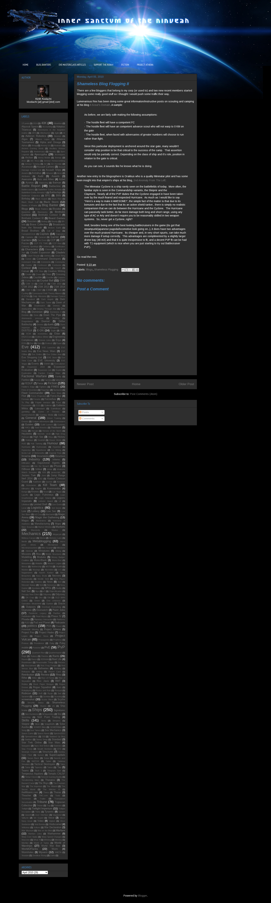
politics (32, 626)
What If (37, 840)
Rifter (24, 678)
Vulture (37, 827)
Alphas (25, 145)
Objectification (55, 591)
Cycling (25, 293)
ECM (28, 334)
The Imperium (36, 786)
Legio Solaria (45, 498)
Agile (57, 133)
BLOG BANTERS (43, 64)
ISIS (44, 472)
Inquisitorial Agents (48, 463)
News (50, 582)
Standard (56, 739)
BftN (58, 195)
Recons (61, 662)
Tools (57, 795)
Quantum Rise (38, 653)
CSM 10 (29, 284)
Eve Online (37, 354)
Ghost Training (54, 418)
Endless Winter (42, 337)
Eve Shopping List (32, 357)
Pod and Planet (42, 622)
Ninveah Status (28, 585)
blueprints (26, 212)
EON (24, 343)
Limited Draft (40, 504)
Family (58, 376)
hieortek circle (44, 434)
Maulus (55, 530)
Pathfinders (27, 616)
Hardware (56, 427)
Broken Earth (54, 228)
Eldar (57, 333)
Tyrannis (49, 811)
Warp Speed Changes (52, 837)
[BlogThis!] (126, 270)
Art (45, 164)
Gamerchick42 (28, 415)
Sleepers (56, 721)
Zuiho (52, 855)
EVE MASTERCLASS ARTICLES (72, 64)
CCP (53, 240)
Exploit (59, 370)
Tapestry (39, 767)
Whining (47, 840)
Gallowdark (40, 408)
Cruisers (61, 277)
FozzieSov (50, 399)
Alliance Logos (42, 139)
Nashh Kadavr (46, 573)
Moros (24, 566)
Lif (60, 501)
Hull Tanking (36, 443)
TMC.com (43, 795)
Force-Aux (55, 396)
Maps (58, 523)
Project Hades (46, 632)
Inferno (56, 459)
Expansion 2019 (36, 367)
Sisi (60, 714)
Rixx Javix (43, 681)
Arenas (58, 158)
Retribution (28, 674)
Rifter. (34, 678)
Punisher (37, 648)
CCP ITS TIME (41, 243)
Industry (34, 459)
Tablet (48, 761)
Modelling (27, 557)
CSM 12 (42, 284)
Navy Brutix (41, 576)
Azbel (62, 179)
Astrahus (36, 173)
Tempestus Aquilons (32, 773)
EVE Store (52, 357)
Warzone (26, 840)
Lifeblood (25, 504)
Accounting (47, 127)
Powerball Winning (30, 629)
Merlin (24, 541)
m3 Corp (38, 514)
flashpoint (57, 390)
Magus (25, 520)
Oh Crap (30, 597)
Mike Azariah (47, 548)
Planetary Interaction (43, 619)
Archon (29, 157)
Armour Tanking (32, 164)
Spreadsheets (31, 736)
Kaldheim (37, 482)
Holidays (29, 440)
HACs (27, 427)
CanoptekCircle (28, 234)
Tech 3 (38, 771)
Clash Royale (33, 256)
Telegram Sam (54, 771)
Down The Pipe (52, 315)
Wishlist (25, 843)
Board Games (56, 218)
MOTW (49, 566)
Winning (58, 840)
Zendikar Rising (39, 855)
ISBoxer (26, 469)
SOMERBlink (56, 727)
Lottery (35, 511)
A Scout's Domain (100, 104)
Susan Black (33, 758)
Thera (46, 792)
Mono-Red (56, 560)
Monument (26, 563)
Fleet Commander (32, 392)
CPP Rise (38, 271)
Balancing (43, 183)
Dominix (25, 315)
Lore (24, 511)
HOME (25, 64)
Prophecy (57, 640)
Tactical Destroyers (44, 764)
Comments (88, 418)
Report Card (54, 672)
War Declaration (52, 827)
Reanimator (27, 662)
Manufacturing (42, 523)
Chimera (49, 249)
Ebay (62, 330)
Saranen (25, 696)
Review (45, 674)
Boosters (32, 221)
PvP (61, 647)
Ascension (27, 167)
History (61, 437)
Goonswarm (59, 421)
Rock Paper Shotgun (43, 684)
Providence (39, 643)
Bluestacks (43, 212)
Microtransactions (30, 548)
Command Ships (29, 262)
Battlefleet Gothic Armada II (34, 192)
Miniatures (44, 551)
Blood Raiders (41, 209)
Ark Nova (34, 161)
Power (59, 626)
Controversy (44, 268)
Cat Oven (42, 240)
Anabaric (58, 145)
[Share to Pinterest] (137, 270)
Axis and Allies (45, 179)
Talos (62, 764)
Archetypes (60, 154)
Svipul (46, 758)
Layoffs (25, 495)
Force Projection (38, 396)
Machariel (50, 514)
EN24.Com (26, 337)
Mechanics (31, 533)
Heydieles (27, 434)
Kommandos (54, 488)
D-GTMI (25, 296)
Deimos (56, 306)
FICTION (125, 64)
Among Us (45, 145)
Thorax (57, 792)
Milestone (61, 548)
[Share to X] (130, 270)
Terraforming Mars (30, 780)
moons (39, 563)
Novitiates (36, 588)
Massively (35, 530)
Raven (24, 659)
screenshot (28, 699)
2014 (35, 123)
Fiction (52, 383)
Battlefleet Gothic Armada (50, 189)
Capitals (44, 233)
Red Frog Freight (49, 665)
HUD (24, 443)
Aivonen (57, 136)
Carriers (26, 240)
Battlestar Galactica (31, 196)
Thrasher (26, 795)
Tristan (40, 805)
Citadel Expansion (40, 252)
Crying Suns (30, 280)
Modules (41, 557)
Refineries (43, 668)
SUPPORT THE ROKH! (103, 64)
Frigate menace (42, 402)
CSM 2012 (27, 287)
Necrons (56, 575)
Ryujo (50, 693)
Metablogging (42, 541)
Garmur (61, 415)
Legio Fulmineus (43, 495)
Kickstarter (31, 485)
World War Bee (50, 846)
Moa (38, 554)
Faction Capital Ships (49, 373)
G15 (38, 405)
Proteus (25, 643)
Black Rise (57, 199)
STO (59, 749)
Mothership (36, 566)
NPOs (48, 588)
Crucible (37, 277)
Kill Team (50, 485)
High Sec (38, 437)
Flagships (45, 390)
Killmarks (26, 488)
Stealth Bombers (45, 749)
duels (50, 324)
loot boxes (57, 508)
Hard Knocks (41, 427)
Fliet (24, 396)
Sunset (40, 755)
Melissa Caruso (29, 538)
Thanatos (50, 780)
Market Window (45, 527)
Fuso (58, 402)
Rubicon (26, 693)
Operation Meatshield (31, 603)
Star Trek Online (32, 742)
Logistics (37, 507)
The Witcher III (51, 789)
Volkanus (26, 827)
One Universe (53, 601)
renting (39, 672)
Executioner (59, 364)
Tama (27, 767)
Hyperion (57, 447)
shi (53, 706)
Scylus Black (47, 699)
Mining (58, 551)
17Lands (25, 123)
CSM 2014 (59, 287)
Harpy (24, 431)
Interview (26, 466)
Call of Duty (53, 231)
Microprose (53, 545)
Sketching (26, 717)
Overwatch (42, 610)
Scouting (58, 696)
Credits (28, 274)
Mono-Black (40, 560)
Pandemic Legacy (37, 613)
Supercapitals (57, 754)
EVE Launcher (49, 347)
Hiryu (50, 437)
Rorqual (58, 690)
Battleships (56, 192)
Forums (36, 399)
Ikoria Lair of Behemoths (33, 453)
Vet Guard (38, 818)
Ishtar (49, 469)
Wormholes (28, 852)
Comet (28, 259)
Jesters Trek (29, 475)
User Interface (41, 815)
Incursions (43, 455)
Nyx (37, 591)
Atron (59, 173)
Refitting (57, 668)
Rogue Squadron (42, 687)
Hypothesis (41, 450)
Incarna (26, 455)
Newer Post (85, 384)
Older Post (186, 384)
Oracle (61, 603)
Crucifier (50, 277)
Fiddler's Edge (28, 387)
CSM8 (49, 290)
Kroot (46, 492)
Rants (56, 655)
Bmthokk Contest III (33, 218)
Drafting (55, 318)
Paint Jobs (59, 609)
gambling (25, 412)
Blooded (57, 209)
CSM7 (39, 290)
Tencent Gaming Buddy (51, 777)
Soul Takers (35, 730)
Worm (55, 849)
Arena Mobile (44, 158)
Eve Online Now (54, 354)
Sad (59, 693)
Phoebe (26, 619)
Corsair (25, 271)
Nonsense (51, 585)
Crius (48, 274)
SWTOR (35, 761)
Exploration (27, 373)
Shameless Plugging (106, 269)
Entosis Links (45, 340)
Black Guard (41, 199)
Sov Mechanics (53, 730)
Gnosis (25, 421)
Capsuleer (60, 234)
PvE (47, 647)
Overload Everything (51, 607)
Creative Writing (56, 271)
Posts (85, 412)
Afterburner (45, 133)
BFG (47, 195)
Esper (59, 343)
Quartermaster (55, 653)
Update (62, 812)
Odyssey (60, 594)
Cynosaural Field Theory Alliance (47, 293)
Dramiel (45, 321)
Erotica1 (49, 343)
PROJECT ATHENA (145, 64)
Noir (41, 585)
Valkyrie (25, 818)
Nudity (59, 588)
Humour (52, 443)
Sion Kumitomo (31, 714)
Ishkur (38, 469)
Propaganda (43, 640)
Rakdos (44, 656)
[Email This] (123, 270)
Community (60, 262)
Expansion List (44, 370)
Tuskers (58, 805)
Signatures (59, 710)
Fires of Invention (29, 390)
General (30, 418)
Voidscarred (55, 824)
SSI (43, 736)
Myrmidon (49, 570)
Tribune (42, 802)
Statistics (58, 746)
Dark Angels (47, 299)
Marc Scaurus (28, 527)
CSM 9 (28, 290)
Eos (31, 343)
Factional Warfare (34, 376)
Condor (28, 265)
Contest (26, 267)
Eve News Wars (46, 351)
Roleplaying (27, 690)
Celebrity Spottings (30, 246)
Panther (56, 613)
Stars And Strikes (42, 746)
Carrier (55, 236)
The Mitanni (52, 786)
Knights (38, 488)
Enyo (58, 340)
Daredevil (30, 299)
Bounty (54, 221)
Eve (25, 347)
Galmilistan (56, 408)
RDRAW (44, 659)
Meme (42, 538)
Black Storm (51, 201)
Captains (29, 237)
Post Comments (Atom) (143, 394)
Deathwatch (39, 306)
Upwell (28, 815)
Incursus (60, 455)
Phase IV (56, 616)
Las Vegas (57, 492)
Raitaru (34, 656)
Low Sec (51, 511)
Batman (57, 182)
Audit (40, 176)
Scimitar (46, 696)
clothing (47, 256)
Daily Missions (39, 296)
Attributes (26, 176)
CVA (60, 290)
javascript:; (56, 472)
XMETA (58, 852)
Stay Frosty (27, 749)
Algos (25, 139)
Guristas (61, 424)
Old (49, 597)
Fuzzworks (27, 405)
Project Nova (41, 636)
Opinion (49, 603)
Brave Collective (39, 224)
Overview (27, 610)
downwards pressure (32, 318)
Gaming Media (46, 415)
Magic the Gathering (47, 517)
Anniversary (39, 151)
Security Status (35, 702)
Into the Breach (41, 466)
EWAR (47, 364)
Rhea (58, 674)
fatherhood (60, 380)
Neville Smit (43, 579)
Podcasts (59, 622)
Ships (37, 709)
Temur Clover (31, 777)
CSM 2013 (43, 287)
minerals (29, 551)
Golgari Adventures (41, 421)
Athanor (49, 173)
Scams (36, 696)
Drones (40, 324)
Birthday (26, 198)
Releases (26, 672)
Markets (60, 526)
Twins (37, 812)
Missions (26, 554)
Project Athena (52, 629)
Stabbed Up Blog (57, 736)
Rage (24, 656)
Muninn (25, 570)
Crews (39, 274)
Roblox (25, 684)
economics (43, 334)
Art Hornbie (56, 164)
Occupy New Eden (30, 594)
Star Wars (54, 742)
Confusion (56, 265)
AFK (34, 133)
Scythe (61, 699)
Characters (31, 249)
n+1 (60, 570)
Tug (48, 805)
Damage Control (57, 296)
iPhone (57, 466)
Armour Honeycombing (54, 161)
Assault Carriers (45, 167)
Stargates (26, 746)
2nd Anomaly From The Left (149, 180)
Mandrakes (41, 521)
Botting (44, 221)
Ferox (40, 383)
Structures (47, 752)
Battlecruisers (28, 189)
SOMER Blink (40, 727)
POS (49, 626)
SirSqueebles (48, 714)
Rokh (59, 687)
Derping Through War (46, 309)
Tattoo (50, 767)
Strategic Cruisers (30, 752)
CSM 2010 (56, 284)
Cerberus (46, 246)
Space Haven (43, 733)
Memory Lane (55, 538)
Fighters (43, 387)
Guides (29, 424)
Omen (37, 601)
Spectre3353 (59, 733)
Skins (43, 721)
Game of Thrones (48, 412)
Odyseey (47, 594)
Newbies (38, 582)
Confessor (42, 265)
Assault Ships (53, 170)
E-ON (40, 330)
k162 (40, 478)
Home (136, 384)
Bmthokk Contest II (49, 215)
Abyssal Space (30, 126)
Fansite (37, 380)
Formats (25, 399)
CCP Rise (57, 243)
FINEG (55, 386)
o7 (44, 591)
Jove (43, 475)
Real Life (56, 659)
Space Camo (27, 733)
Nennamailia (27, 579)
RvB (40, 693)
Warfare (60, 830)
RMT (57, 681)
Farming (48, 380)
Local (24, 508)
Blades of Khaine (29, 205)
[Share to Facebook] (134, 270)
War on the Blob (45, 830)
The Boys (43, 783)
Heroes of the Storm (52, 431)
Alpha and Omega (50, 142)
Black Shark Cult (30, 202)
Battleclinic (55, 186)
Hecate (35, 431)
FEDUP (29, 383)
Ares (24, 161)
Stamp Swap (42, 739)
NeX (60, 582)
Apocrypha (40, 154)
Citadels (60, 252)
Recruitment (30, 665)
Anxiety (52, 151)
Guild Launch (47, 424)
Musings (36, 570)
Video (40, 821)
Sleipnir (25, 724)
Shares (43, 706)
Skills (25, 720)
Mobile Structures (54, 554)
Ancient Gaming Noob (32, 148)
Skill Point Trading (48, 717)
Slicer (37, 724)
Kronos (35, 491)
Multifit (59, 566)
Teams (25, 770)
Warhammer (54, 833)
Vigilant (52, 821)
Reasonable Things (45, 662)
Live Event (57, 504)
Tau (59, 767)
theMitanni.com (30, 792)
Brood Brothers (30, 231)
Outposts (31, 607)
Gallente (48, 405)
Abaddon (58, 123)
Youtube (25, 855)
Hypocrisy (26, 450)
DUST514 (27, 330)
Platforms (61, 619)
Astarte (25, 173)
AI (64, 133)
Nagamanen (27, 573)
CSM (62, 280)
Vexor (51, 818)
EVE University (46, 360)
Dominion (37, 311)
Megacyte (57, 534)
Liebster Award (45, 501)
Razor (34, 659)
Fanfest (26, 380)
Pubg (52, 643)
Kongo (24, 492)
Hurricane (26, 447)
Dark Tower (45, 302)
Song (24, 730)
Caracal (42, 237)
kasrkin (49, 482)
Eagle (53, 330)
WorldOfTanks (30, 848)
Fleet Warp (56, 393)
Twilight (25, 809)
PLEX (27, 622)
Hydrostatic (41, 447)
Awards (56, 176)
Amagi (34, 145)
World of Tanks (41, 843)
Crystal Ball (46, 280)
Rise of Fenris (47, 678)
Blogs (89, 269)
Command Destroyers (49, 259)
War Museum (28, 830)
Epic (39, 343)
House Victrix (55, 440)
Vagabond (57, 815)
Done (36, 315)
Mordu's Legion (55, 563)
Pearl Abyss (41, 616)
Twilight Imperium (42, 808)
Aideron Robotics (35, 135)
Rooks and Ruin (43, 690)
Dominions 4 (56, 312)
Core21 (58, 268)
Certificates (60, 246)
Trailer (43, 799)
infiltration (26, 463)
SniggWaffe (50, 724)
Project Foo (28, 632)
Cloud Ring (60, 256)
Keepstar (61, 482)
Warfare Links (35, 834)
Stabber (28, 739)
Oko (41, 597)
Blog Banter (50, 205)
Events (35, 363)
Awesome (27, 179)
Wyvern (43, 852)
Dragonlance (27, 321)
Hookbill (41, 440)
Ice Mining (56, 450)
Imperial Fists (55, 453)
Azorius (30, 182)
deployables (27, 309)
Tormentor (26, 799)
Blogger (142, 895)
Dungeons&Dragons (49, 328)
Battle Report (31, 186)
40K (44, 123)
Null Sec (26, 591)
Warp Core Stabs (29, 837)
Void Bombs (40, 824)
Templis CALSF (56, 773)
